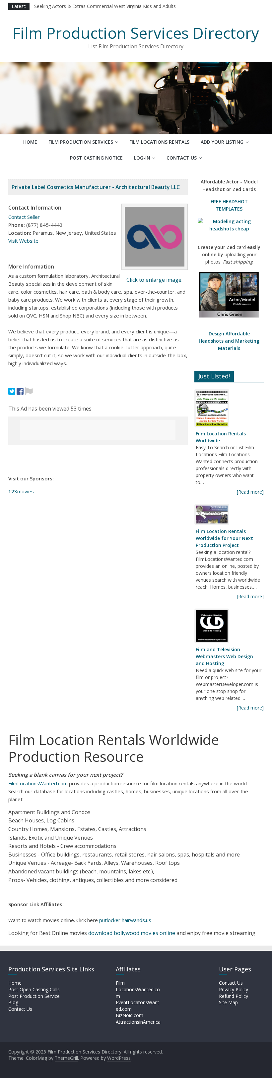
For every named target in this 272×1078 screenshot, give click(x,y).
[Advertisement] (97, 430)
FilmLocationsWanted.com (38, 783)
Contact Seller (24, 217)
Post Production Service (34, 996)
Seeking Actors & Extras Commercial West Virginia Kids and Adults (105, 6)
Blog (13, 1002)
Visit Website (23, 240)
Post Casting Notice (96, 158)
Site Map (228, 1002)
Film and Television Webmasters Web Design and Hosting (224, 656)
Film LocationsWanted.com (138, 989)
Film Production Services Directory (136, 33)
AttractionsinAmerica (138, 1022)
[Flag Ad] (29, 391)
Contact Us (182, 158)
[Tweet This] (11, 391)
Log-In (142, 158)
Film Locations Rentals (159, 142)
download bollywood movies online (131, 933)
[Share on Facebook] (20, 391)
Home (30, 142)
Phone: (16, 224)
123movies (21, 491)
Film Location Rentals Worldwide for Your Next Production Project (224, 538)
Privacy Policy (233, 989)
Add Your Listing (222, 142)
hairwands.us (136, 920)
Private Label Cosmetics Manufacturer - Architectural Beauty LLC (96, 187)
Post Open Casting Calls (34, 989)
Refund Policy (233, 996)
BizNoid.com (129, 1015)
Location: (19, 232)
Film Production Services (80, 142)
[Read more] (250, 492)
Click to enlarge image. (154, 279)
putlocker (110, 920)
